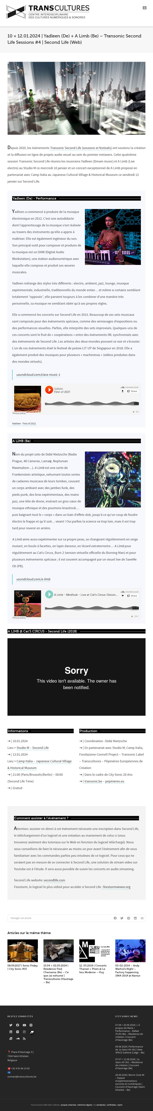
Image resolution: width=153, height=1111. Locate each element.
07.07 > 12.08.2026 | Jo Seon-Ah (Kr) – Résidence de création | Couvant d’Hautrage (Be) (129, 1064)
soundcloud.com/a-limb (33, 579)
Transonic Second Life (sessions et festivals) (81, 148)
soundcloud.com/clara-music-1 (38, 375)
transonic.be (93, 781)
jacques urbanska (68, 1105)
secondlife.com (54, 880)
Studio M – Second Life (33, 748)
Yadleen (16, 423)
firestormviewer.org (116, 887)
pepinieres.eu (114, 781)
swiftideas (111, 1105)
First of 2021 (29, 423)
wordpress (101, 1105)
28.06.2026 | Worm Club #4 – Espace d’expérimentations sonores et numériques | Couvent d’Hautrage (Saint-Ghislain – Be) (130, 1082)
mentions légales (84, 1105)
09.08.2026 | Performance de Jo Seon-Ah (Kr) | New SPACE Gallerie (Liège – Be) (129, 1049)
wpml (120, 1105)
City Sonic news (126, 1016)
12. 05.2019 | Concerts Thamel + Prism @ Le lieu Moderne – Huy (92, 969)
